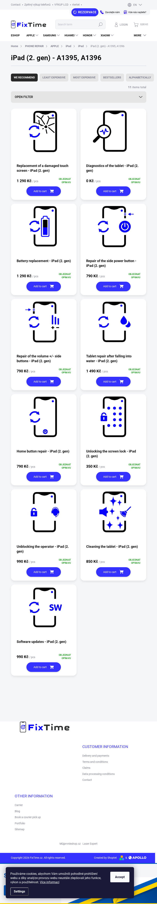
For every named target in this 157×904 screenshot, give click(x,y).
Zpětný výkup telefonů (37, 4)
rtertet (76, 4)
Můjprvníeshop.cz (70, 843)
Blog (17, 811)
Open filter (24, 97)
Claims (86, 767)
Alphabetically (140, 77)
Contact (15, 4)
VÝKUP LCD (61, 4)
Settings (19, 891)
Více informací (49, 882)
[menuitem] (17, 35)
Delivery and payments (95, 755)
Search (100, 24)
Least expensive (54, 77)
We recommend (24, 77)
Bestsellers (112, 77)
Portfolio (20, 823)
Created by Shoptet (105, 857)
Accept (120, 877)
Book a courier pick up (28, 817)
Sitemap (20, 829)
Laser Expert (90, 843)
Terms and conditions (95, 761)
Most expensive (84, 77)
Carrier (19, 805)
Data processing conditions (98, 773)
